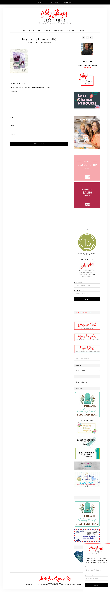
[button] (87, 29)
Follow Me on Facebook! (83, 312)
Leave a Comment (45, 42)
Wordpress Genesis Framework (58, 584)
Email (12, 126)
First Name (78, 282)
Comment (13, 91)
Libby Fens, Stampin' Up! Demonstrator (55, 17)
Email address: (79, 290)
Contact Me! (87, 68)
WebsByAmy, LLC (80, 584)
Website (12, 134)
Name (12, 117)
